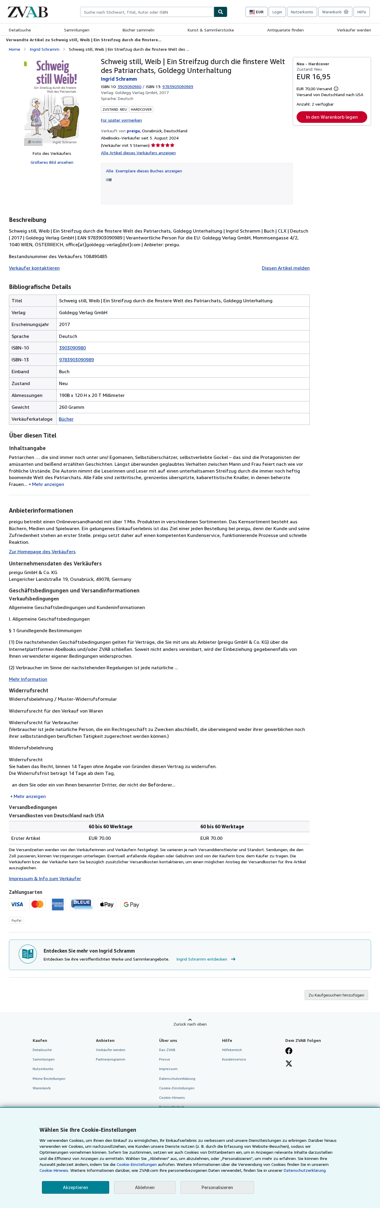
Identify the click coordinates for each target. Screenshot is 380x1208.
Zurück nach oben (190, 1023)
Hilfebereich (232, 1050)
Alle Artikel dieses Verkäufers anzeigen (138, 152)
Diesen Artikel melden (286, 268)
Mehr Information (28, 679)
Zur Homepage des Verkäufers (42, 551)
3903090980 (129, 86)
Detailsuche (20, 29)
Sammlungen (76, 29)
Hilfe (361, 11)
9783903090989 (76, 360)
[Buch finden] (220, 12)
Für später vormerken (121, 120)
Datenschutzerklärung (177, 1078)
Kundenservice (234, 1059)
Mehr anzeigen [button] (48, 484)
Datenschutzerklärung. (305, 1170)
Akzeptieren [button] (75, 1187)
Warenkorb (42, 1088)
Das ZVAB (167, 1050)
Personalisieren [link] (217, 1187)
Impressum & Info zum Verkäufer (45, 878)
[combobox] (147, 12)
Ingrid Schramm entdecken (201, 958)
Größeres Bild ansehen (52, 162)
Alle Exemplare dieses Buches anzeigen (144, 170)
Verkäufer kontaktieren (34, 268)
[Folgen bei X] (288, 1064)
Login (277, 11)
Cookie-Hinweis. (54, 1170)
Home (14, 49)
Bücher (66, 419)
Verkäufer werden (354, 29)
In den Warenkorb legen (332, 117)
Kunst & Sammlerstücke (211, 29)
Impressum (168, 1068)
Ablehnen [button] (145, 1187)
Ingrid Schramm (44, 49)
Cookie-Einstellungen (137, 1164)
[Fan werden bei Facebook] (288, 1051)
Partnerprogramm (110, 1059)
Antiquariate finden (285, 29)
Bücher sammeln (138, 29)
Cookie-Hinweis (172, 1097)
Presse (164, 1059)
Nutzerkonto (302, 11)
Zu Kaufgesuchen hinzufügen (336, 994)
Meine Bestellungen (49, 1078)
